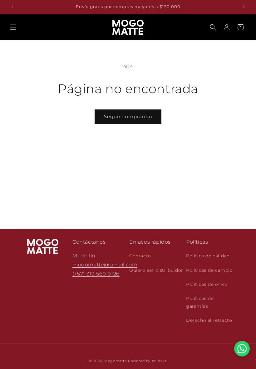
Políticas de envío (207, 284)
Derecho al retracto (209, 320)
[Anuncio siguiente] (244, 7)
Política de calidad (207, 256)
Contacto (140, 256)
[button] (13, 27)
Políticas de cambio (209, 270)
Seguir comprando (128, 116)
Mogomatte (115, 361)
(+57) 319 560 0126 (96, 274)
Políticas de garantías (200, 302)
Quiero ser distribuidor (156, 270)
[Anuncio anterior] (12, 7)
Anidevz (159, 361)
